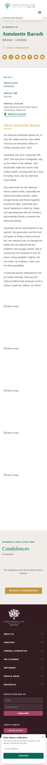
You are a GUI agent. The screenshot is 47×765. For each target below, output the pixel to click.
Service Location (15, 114)
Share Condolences (15, 47)
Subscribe (23, 755)
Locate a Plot (15, 730)
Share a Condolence (23, 591)
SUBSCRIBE (23, 713)
